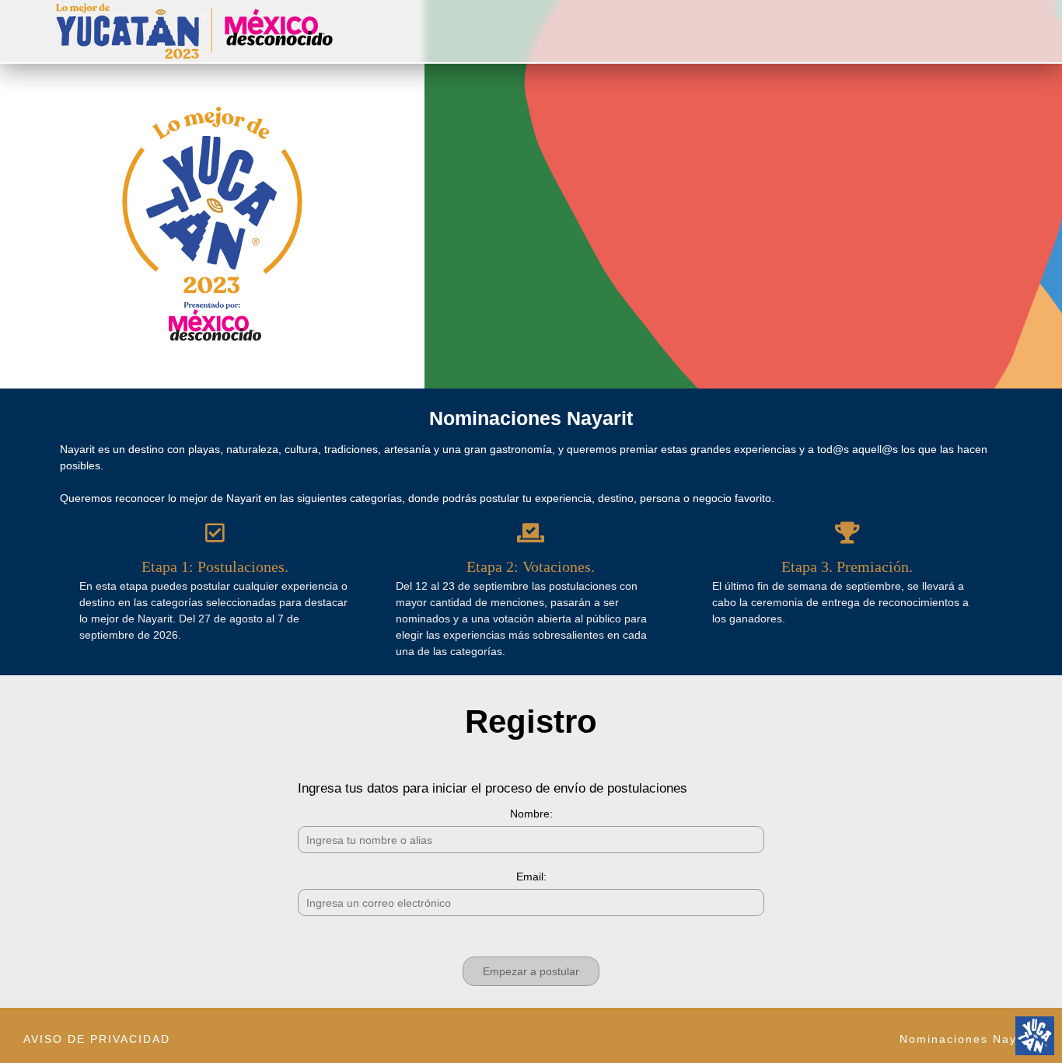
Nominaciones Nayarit (969, 1039)
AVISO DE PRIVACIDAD (96, 1039)
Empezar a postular (531, 971)
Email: (531, 876)
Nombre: (531, 813)
